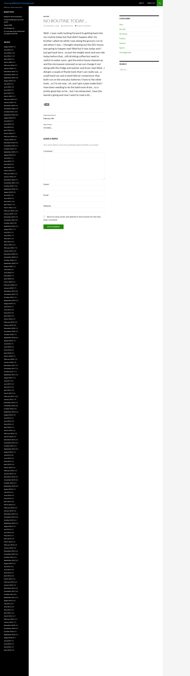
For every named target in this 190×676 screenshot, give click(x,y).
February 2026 (9, 65)
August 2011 (8, 600)
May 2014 (7, 498)
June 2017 (7, 384)
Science (122, 43)
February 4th (49, 116)
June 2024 (7, 124)
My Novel (123, 34)
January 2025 (8, 102)
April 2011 (7, 613)
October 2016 (9, 409)
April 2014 (7, 501)
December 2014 (9, 477)
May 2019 (7, 313)
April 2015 (7, 464)
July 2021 (7, 232)
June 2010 (7, 644)
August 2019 (8, 303)
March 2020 (8, 282)
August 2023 (8, 155)
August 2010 (8, 638)
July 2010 (7, 641)
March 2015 (8, 467)
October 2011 (9, 594)
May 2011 (7, 610)
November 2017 (9, 368)
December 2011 (9, 588)
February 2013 (9, 545)
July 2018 (7, 344)
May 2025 (7, 90)
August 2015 (8, 452)
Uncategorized (125, 52)
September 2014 (9, 486)
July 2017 (7, 381)
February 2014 (9, 508)
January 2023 (8, 177)
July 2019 (7, 307)
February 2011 (9, 619)
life (47, 104)
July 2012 (7, 566)
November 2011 (9, 591)
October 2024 (9, 112)
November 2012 (9, 554)
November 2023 (9, 146)
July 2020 (7, 269)
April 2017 (7, 390)
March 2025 (8, 96)
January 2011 (8, 622)
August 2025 (8, 81)
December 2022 (9, 180)
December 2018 (9, 328)
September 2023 (9, 152)
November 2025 (9, 75)
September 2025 (9, 78)
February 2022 (9, 211)
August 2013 (8, 526)
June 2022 (7, 198)
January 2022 (8, 214)
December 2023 (9, 143)
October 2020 (9, 260)
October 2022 (9, 186)
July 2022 (7, 195)
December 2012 (9, 551)
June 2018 (7, 347)
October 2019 (9, 297)
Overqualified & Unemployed (19, 3)
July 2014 (7, 492)
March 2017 (8, 393)
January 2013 (8, 548)
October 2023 (9, 149)
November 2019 (9, 294)
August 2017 (8, 378)
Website (47, 206)
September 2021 (9, 226)
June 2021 (7, 235)
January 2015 (8, 474)
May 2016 (7, 424)
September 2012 (9, 560)
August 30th (8, 25)
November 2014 (9, 480)
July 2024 (7, 121)
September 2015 (9, 449)
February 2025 (9, 99)
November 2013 (9, 517)
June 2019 (7, 310)
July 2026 (7, 50)
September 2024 (9, 115)
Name (46, 184)
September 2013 (9, 523)
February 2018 (9, 359)
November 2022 (9, 183)
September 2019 (9, 300)
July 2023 (7, 158)
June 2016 (7, 421)
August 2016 (8, 415)
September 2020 (9, 263)
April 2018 (7, 353)
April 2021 (7, 242)
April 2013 (7, 539)
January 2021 (8, 251)
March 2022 (8, 208)
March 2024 (8, 133)
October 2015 (9, 446)
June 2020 (7, 273)
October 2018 (9, 334)
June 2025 (7, 87)
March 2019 (8, 319)
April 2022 (7, 204)
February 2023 (9, 174)
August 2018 (8, 341)
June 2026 (7, 53)
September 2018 (9, 338)
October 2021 (9, 223)
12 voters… (47, 126)
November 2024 (9, 109)
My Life (46, 16)
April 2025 (7, 93)
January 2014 (8, 511)
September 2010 (9, 635)
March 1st (151, 3)
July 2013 (7, 529)
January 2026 (8, 68)
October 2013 (9, 520)
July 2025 (7, 84)
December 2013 (9, 514)
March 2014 (8, 505)
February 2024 (9, 136)
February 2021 (9, 248)
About (141, 3)
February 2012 (9, 582)
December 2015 (9, 440)
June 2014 (7, 495)
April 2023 (7, 167)
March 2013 (8, 542)
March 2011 (8, 616)
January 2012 (8, 585)
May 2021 (7, 239)
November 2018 (9, 331)
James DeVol (68, 26)
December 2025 (9, 71)
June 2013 (7, 532)
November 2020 (9, 257)
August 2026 (8, 47)
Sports (122, 48)
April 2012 (7, 576)
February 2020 (9, 285)
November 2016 (9, 406)
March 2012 (8, 579)
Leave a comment (84, 26)
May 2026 (7, 56)
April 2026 (7, 59)
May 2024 (7, 127)
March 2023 (8, 170)
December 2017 (9, 365)
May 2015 (7, 461)
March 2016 (8, 430)
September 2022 (9, 189)
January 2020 (8, 288)
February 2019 (9, 322)
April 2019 (7, 316)
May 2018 (7, 350)
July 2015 (7, 455)
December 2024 (9, 105)
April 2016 (7, 427)
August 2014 (8, 489)
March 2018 (8, 356)
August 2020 (8, 266)
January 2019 (8, 325)
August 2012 (8, 563)
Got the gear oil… (9, 28)
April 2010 (7, 650)
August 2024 (8, 118)
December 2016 (9, 402)
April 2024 (7, 130)
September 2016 (9, 412)
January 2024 (8, 140)
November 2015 (9, 443)
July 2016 (7, 418)
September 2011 (9, 597)
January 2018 (8, 362)
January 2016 (8, 437)
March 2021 (8, 245)
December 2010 (9, 625)
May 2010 (7, 647)
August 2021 (8, 229)
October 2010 (9, 631)
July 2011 (7, 604)
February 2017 (9, 396)
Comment (48, 151)
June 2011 (7, 607)
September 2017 (9, 375)
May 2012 (7, 573)
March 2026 (8, 62)
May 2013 (7, 536)
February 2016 (9, 433)
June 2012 (7, 570)
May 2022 (7, 201)
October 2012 (9, 557)
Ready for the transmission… (13, 17)
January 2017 (8, 399)
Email (46, 195)
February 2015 (9, 471)
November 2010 (9, 628)
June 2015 (7, 458)
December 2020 (9, 254)
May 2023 (7, 164)
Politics (122, 38)
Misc (121, 24)
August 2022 (8, 192)
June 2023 (7, 161)
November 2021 (9, 220)
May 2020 (7, 276)
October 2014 (9, 483)
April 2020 (7, 279)
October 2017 (9, 372)
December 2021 (9, 217)
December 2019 (9, 291)
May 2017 (7, 387)
